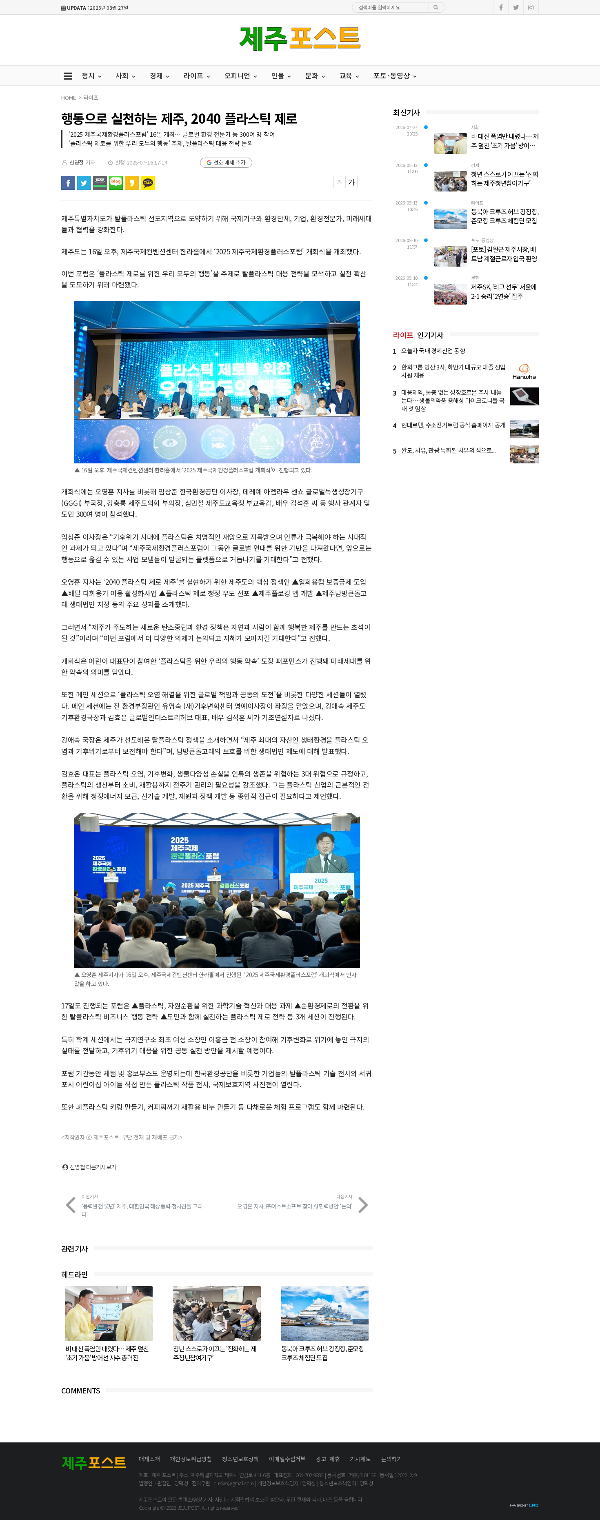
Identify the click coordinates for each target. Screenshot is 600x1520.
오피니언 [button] (238, 75)
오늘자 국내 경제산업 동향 (433, 350)
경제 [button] (157, 75)
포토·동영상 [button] (392, 75)
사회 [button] (123, 75)
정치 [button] (89, 75)
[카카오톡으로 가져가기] (148, 183)
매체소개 (149, 1459)
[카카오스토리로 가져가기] (132, 183)
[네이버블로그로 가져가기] (116, 183)
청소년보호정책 (240, 1459)
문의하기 (391, 1459)
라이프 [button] (194, 75)
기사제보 (360, 1459)
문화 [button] (312, 75)
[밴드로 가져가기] (100, 183)
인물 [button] (279, 75)
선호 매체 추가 (229, 162)
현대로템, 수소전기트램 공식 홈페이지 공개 (453, 425)
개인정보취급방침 (191, 1459)
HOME (68, 97)
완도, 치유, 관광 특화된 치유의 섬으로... (448, 450)
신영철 (76, 162)
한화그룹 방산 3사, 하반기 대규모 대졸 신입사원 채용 (453, 371)
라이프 (91, 97)
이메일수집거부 (287, 1459)
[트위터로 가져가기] (84, 183)
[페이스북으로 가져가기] (68, 183)
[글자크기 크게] (351, 182)
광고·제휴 (328, 1459)
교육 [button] (347, 75)
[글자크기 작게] (339, 182)
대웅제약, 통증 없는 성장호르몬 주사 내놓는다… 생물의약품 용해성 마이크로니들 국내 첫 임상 (452, 400)
